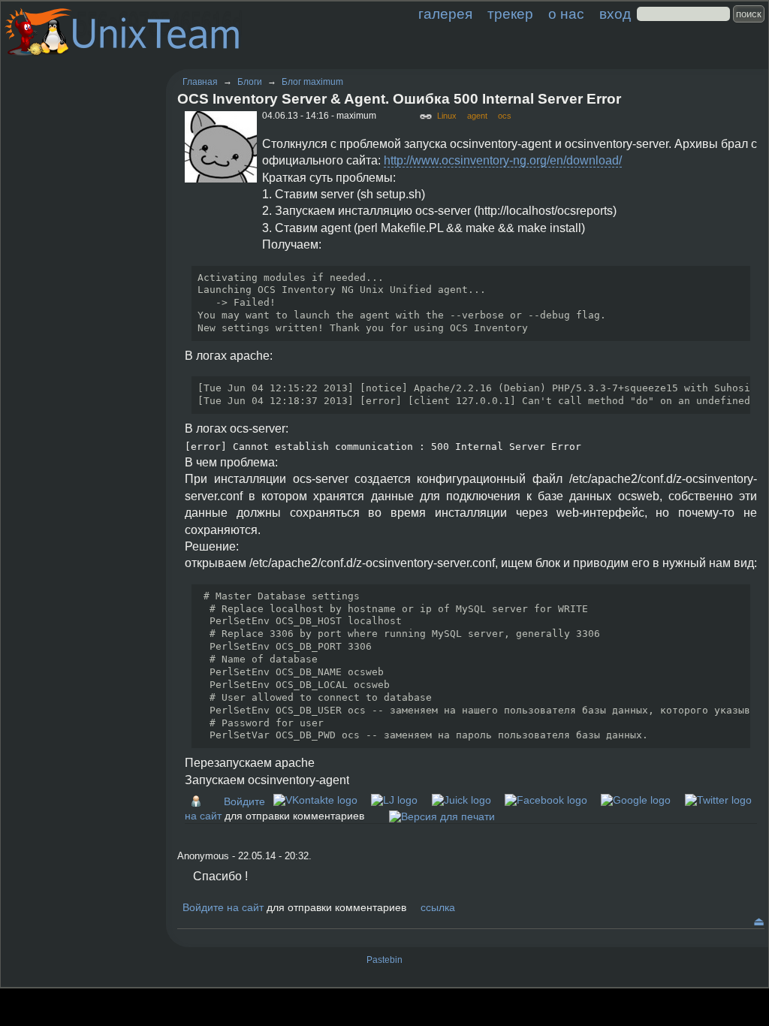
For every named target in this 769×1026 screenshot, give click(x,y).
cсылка (438, 907)
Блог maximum (312, 82)
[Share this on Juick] (461, 800)
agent (477, 115)
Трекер (510, 14)
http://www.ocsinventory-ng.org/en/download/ (503, 160)
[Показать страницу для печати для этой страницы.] (442, 816)
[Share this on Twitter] (718, 800)
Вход (615, 14)
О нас (566, 14)
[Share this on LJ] (394, 800)
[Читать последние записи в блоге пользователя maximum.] (200, 801)
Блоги (249, 82)
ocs (504, 115)
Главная (200, 82)
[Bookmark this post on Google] (636, 800)
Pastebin (384, 960)
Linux (447, 115)
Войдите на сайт (223, 907)
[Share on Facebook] (546, 800)
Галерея (445, 14)
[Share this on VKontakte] (315, 800)
